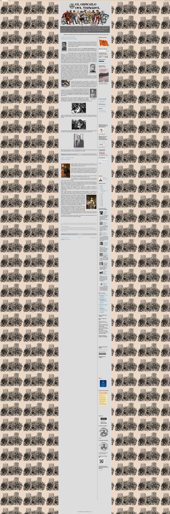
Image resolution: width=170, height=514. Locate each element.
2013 (101, 201)
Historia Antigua (105, 28)
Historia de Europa (79, 30)
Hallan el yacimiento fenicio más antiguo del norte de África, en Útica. (103, 310)
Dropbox (101, 470)
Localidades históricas (100, 30)
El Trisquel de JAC (102, 110)
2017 (101, 196)
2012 (101, 203)
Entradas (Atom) (67, 239)
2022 (101, 186)
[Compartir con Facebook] (81, 154)
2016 (101, 197)
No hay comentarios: (74, 154)
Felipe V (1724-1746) (65, 159)
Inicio (79, 237)
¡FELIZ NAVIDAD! (102, 296)
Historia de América (98, 28)
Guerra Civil (70, 28)
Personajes (74, 31)
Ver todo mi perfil (105, 179)
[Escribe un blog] (79, 154)
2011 (100, 204)
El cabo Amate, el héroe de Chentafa (69, 38)
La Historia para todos (103, 304)
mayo (102, 193)
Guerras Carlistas (63, 28)
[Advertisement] (104, 91)
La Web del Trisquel (103, 106)
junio (101, 189)
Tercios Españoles (85, 31)
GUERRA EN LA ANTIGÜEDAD (102, 308)
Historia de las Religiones (87, 30)
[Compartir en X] (80, 154)
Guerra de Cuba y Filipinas (77, 28)
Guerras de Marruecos (86, 28)
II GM (92, 28)
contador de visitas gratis (103, 63)
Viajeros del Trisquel (103, 111)
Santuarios (79, 31)
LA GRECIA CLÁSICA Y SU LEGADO (104, 295)
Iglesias (94, 30)
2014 (101, 200)
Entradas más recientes (65, 237)
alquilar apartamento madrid (103, 349)
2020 (101, 188)
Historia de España (71, 30)
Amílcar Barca (105, 262)
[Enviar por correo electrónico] (78, 154)
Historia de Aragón (64, 30)
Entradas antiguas (93, 237)
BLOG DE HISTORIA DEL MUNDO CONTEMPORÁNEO (103, 300)
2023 (101, 185)
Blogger (90, 511)
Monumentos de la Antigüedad (66, 31)
